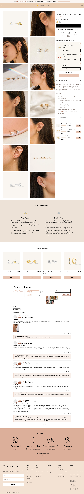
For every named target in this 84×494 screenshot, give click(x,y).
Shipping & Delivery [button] (62, 117)
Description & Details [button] (63, 80)
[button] (79, 5)
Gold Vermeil (57, 22)
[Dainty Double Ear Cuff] (80, 63)
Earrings (61, 12)
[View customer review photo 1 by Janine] (16, 328)
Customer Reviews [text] (22, 287)
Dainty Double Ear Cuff (67, 63)
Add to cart (69, 25)
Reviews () (16, 312)
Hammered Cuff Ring (65, 135)
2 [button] (40, 424)
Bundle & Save (61, 111)
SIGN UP (13, 484)
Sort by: (16, 306)
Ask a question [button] (66, 294)
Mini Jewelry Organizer (21, 1)
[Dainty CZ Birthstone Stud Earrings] (80, 54)
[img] (21, 316)
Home (57, 12)
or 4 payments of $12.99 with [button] (66, 29)
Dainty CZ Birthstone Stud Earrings (70, 54)
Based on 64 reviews (18, 291)
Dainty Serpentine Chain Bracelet (68, 129)
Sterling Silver (60, 22)
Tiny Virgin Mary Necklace (66, 123)
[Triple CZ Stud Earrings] (80, 43)
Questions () (23, 312)
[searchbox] (63, 290)
